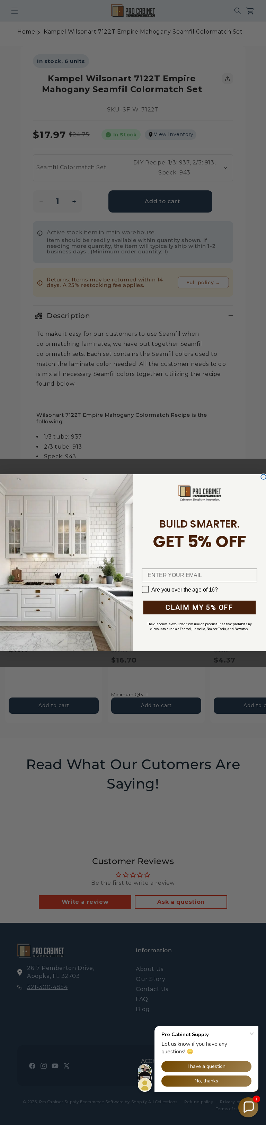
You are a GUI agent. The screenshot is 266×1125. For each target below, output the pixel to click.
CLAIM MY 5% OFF (199, 607)
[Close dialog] (263, 476)
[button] (248, 1107)
